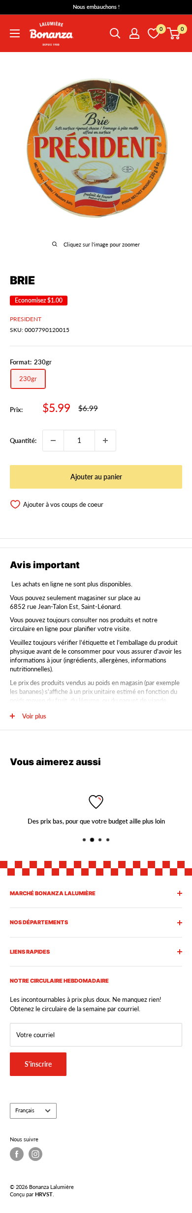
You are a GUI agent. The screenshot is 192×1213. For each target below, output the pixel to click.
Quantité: (23, 440)
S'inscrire (38, 1064)
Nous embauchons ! (96, 6)
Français (24, 1110)
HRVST (44, 1194)
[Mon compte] (134, 33)
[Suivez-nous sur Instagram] (35, 1154)
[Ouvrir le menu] (15, 33)
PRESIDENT (25, 319)
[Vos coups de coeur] (153, 33)
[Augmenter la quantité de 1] (105, 440)
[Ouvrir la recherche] (115, 33)
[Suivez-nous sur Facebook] (17, 1154)
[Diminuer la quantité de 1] (53, 440)
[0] (174, 33)
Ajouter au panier (96, 476)
